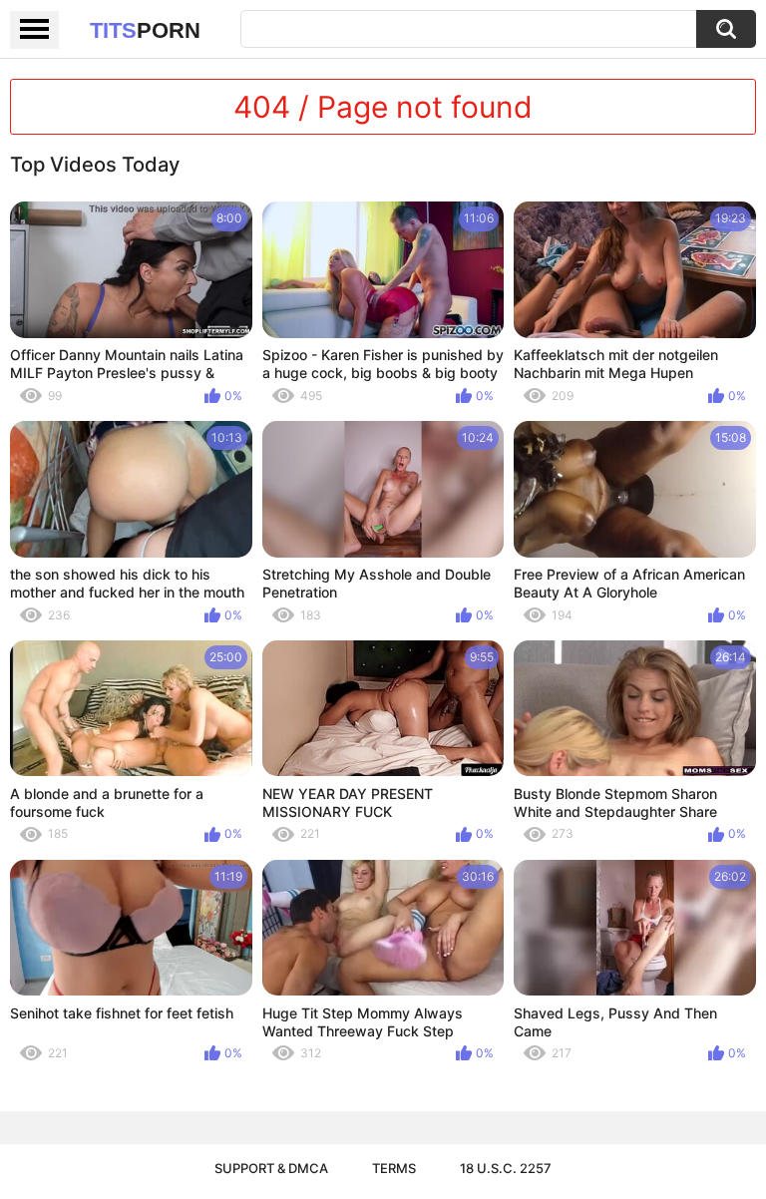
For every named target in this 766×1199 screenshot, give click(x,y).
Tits (145, 30)
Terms (394, 1168)
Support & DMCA (271, 1168)
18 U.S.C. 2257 (506, 1168)
